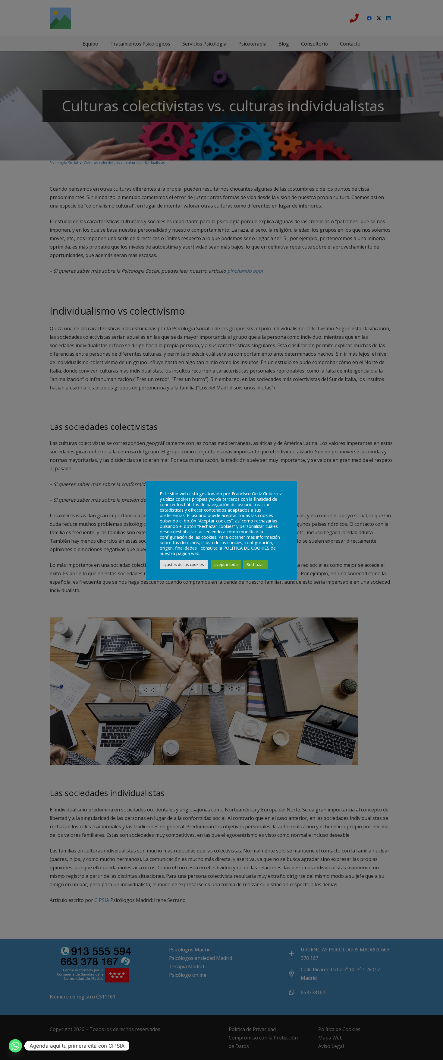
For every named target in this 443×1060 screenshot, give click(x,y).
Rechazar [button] (255, 564)
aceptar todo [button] (226, 564)
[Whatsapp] (15, 1045)
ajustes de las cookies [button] (183, 564)
